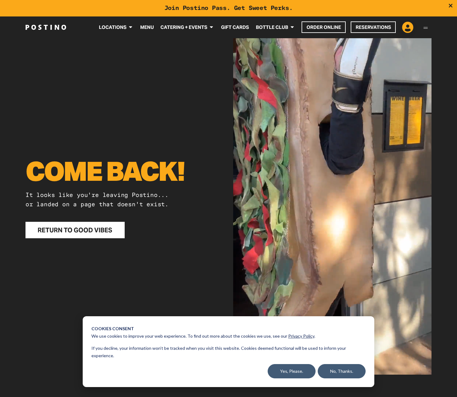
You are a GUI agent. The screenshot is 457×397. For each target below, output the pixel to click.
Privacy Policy (301, 336)
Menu (147, 27)
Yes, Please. (291, 371)
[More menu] (426, 27)
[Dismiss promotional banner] (450, 6)
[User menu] (408, 28)
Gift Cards (235, 27)
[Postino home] (45, 27)
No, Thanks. (341, 371)
